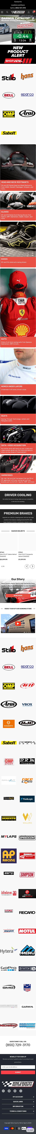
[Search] (7, 12)
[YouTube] (14, 1090)
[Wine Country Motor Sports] (9, 76)
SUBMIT (18, 1072)
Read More (18, 595)
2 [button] (16, 61)
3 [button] (18, 61)
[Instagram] (9, 1090)
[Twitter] (20, 1090)
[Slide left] (27, 566)
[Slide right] (32, 566)
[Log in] (29, 12)
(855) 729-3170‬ (18, 1045)
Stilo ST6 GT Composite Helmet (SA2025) (25, 555)
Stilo (2, 552)
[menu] (2, 12)
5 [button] (21, 61)
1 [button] (14, 61)
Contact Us (18, 2)
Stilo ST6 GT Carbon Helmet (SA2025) (8, 555)
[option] (18, 39)
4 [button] (19, 61)
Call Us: (18, 8)
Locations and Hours (18, 5)
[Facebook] (3, 1090)
